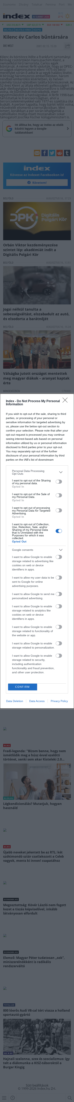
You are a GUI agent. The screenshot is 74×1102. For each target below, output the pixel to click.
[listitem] (37, 472)
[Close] (66, 401)
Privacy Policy (59, 701)
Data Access (37, 701)
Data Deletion (14, 701)
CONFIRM (22, 686)
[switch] (59, 482)
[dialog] (37, 551)
